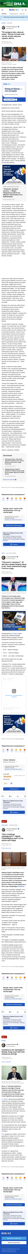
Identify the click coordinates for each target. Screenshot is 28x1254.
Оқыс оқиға (5, 825)
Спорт (3, 553)
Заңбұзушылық (13, 825)
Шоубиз (4, 13)
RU (22, 10)
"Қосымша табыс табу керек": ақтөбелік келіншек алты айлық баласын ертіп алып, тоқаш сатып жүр (14, 461)
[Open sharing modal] (18, 796)
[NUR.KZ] (14, 10)
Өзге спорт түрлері (11, 553)
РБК (3, 1134)
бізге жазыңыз (20, 487)
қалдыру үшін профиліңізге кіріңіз (13, 519)
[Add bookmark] (25, 796)
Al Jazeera (5, 1099)
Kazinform (21, 886)
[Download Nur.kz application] (14, 4)
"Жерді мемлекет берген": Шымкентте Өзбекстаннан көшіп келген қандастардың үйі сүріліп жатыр (14, 472)
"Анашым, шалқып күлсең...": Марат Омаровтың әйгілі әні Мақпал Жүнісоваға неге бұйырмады (12, 192)
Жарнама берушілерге (14, 1242)
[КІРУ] (25, 9)
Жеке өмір (22, 13)
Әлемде (4, 1040)
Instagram (15, 544)
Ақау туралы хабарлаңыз (14, 1238)
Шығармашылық (14, 13)
